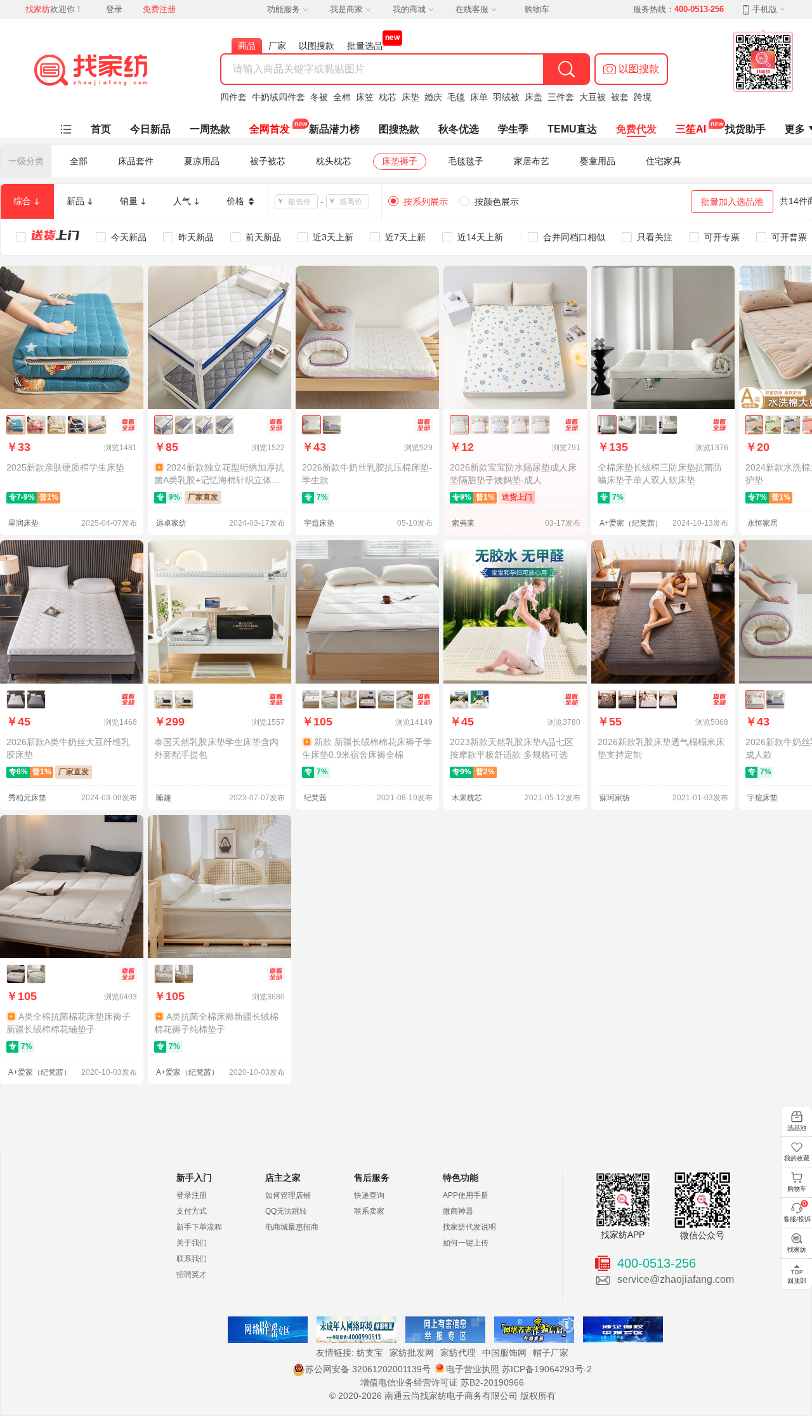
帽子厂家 (550, 1353)
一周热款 (210, 129)
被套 (620, 97)
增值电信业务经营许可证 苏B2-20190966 (442, 1382)
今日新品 (150, 129)
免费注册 (159, 9)
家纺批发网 (412, 1353)
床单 (479, 97)
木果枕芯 (467, 797)
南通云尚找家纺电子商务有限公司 (451, 1396)
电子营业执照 (472, 1369)
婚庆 (433, 97)
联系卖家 (369, 1211)
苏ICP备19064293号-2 (547, 1369)
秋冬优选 (458, 129)
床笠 (365, 97)
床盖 (533, 97)
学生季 (513, 129)
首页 (101, 129)
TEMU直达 (572, 129)
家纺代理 (458, 1353)
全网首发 (269, 129)
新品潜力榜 (334, 129)
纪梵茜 (315, 797)
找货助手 (745, 129)
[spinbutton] (300, 202)
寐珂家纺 (614, 797)
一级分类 (26, 161)
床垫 (410, 97)
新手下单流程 (199, 1227)
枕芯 (387, 97)
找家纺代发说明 (469, 1227)
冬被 (319, 97)
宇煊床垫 (319, 523)
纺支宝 (370, 1353)
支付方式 (191, 1211)
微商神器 (458, 1211)
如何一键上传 (465, 1242)
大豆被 (592, 97)
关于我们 (191, 1242)
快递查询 (369, 1195)
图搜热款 (399, 129)
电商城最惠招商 (291, 1227)
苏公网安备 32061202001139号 (368, 1369)
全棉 (342, 97)
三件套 (560, 97)
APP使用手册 (465, 1195)
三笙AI (691, 129)
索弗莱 (463, 523)
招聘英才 (191, 1274)
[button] (631, 69)
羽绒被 (506, 97)
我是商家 (346, 9)
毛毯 (456, 97)
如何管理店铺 (288, 1195)
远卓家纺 (171, 523)
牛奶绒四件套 (278, 97)
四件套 (233, 97)
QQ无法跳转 (286, 1211)
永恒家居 (762, 523)
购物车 (537, 9)
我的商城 (409, 9)
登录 (114, 9)
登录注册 (191, 1195)
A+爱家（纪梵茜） (630, 523)
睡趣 (163, 797)
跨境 (643, 97)
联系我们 (191, 1258)
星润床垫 (23, 523)
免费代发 (636, 129)
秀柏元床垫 (27, 797)
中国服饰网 (504, 1353)
